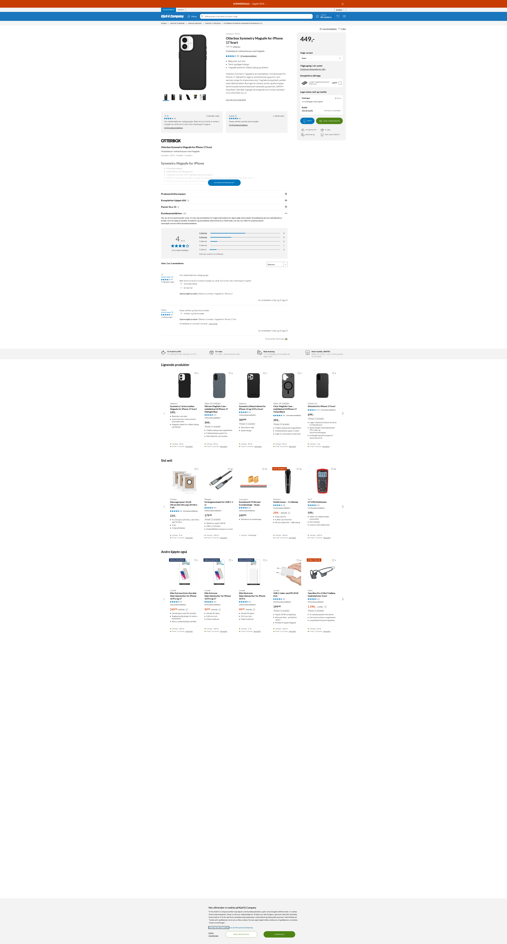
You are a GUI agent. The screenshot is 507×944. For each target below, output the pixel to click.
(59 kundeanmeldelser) (316, 602)
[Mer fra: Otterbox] (171, 142)
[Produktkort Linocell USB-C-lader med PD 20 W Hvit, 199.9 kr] (288, 572)
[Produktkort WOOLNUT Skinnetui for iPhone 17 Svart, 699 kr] (322, 385)
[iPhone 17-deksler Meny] (222, 23)
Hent (309, 121)
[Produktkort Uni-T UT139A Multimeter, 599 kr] (322, 481)
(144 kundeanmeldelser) (247, 415)
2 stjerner (203, 245)
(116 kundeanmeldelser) (316, 508)
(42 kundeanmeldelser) (212, 605)
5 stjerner (203, 233)
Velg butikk (189, 446)
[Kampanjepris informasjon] (289, 513)
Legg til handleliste (330, 29)
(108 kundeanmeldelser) (247, 605)
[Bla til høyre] (343, 413)
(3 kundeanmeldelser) (293, 415)
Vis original (213, 324)
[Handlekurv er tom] (344, 16)
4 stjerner (203, 237)
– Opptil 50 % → (250, 3)
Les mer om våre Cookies (219, 927)
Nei (283, 300)
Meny (194, 16)
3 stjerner (203, 241)
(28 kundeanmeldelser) (247, 511)
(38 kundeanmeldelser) (178, 605)
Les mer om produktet (236, 99)
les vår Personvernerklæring (241, 927)
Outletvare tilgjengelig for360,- (313, 69)
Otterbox (236, 46)
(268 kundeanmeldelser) (213, 511)
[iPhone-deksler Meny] (203, 23)
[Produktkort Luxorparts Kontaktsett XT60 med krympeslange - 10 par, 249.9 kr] (253, 481)
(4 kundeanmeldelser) (190, 511)
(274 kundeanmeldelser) (281, 508)
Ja (278, 300)
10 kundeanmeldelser (248, 56)
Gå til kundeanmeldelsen (173, 128)
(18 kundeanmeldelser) (212, 418)
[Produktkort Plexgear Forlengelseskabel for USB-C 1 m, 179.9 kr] (219, 481)
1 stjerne (202, 249)
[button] (166, 97)
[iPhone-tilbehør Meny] (186, 23)
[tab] (168, 10)
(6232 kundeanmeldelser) (282, 602)
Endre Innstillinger (214, 934)
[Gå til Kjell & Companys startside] (173, 16)
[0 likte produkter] (338, 16)
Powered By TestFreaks (274, 339)
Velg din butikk (307, 110)
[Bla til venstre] (164, 413)
